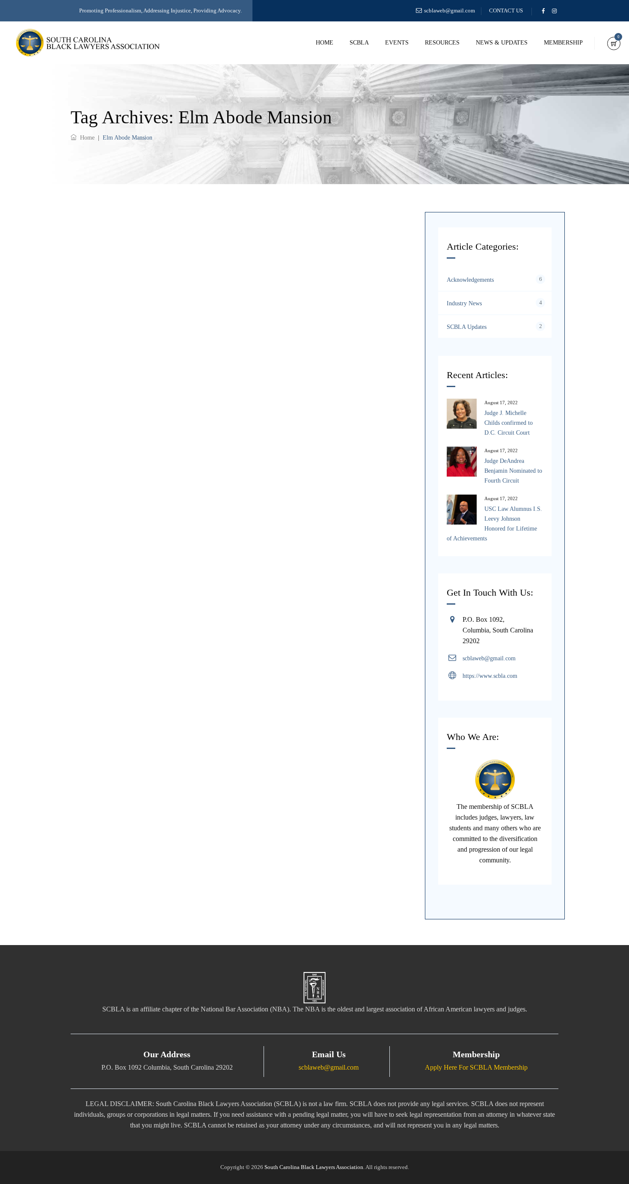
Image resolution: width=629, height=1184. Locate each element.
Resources (442, 42)
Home (324, 42)
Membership (563, 42)
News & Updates (502, 42)
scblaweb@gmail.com (449, 10)
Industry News (464, 303)
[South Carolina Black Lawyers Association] (88, 42)
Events (397, 42)
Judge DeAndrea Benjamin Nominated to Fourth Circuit (513, 471)
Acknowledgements (470, 280)
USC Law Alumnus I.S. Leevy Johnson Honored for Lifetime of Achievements (494, 524)
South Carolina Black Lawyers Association (313, 1167)
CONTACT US (506, 10)
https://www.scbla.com (490, 676)
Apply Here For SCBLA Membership (476, 1067)
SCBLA (359, 42)
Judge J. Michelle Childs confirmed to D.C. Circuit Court (508, 423)
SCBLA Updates (467, 327)
